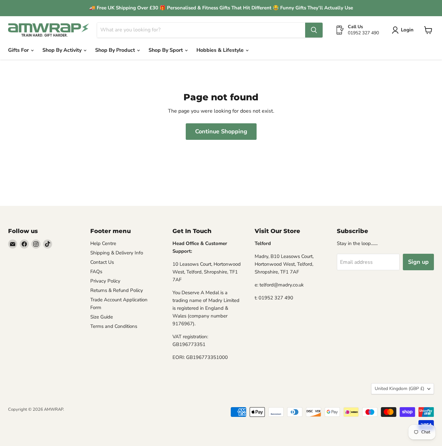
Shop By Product (115, 50)
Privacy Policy (105, 281)
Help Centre (103, 243)
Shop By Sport (166, 50)
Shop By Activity (62, 50)
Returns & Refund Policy (116, 290)
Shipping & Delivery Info (116, 253)
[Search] (314, 30)
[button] (404, 30)
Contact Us (102, 262)
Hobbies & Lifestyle (220, 50)
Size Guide (101, 317)
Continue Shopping (221, 131)
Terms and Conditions (113, 326)
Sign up (418, 262)
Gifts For (19, 50)
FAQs (96, 271)
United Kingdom (399, 388)
